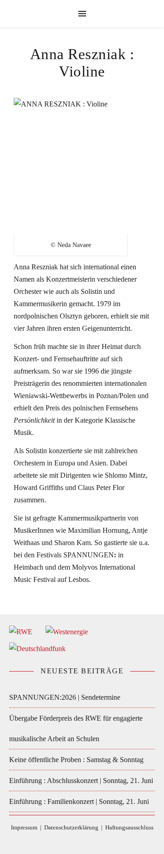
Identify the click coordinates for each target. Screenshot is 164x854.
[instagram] (89, 841)
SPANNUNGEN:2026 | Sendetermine (64, 697)
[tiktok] (76, 841)
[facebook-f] (62, 841)
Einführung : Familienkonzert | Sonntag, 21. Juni (79, 801)
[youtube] (102, 841)
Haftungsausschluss (129, 827)
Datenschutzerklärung (71, 827)
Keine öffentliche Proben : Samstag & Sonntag (76, 759)
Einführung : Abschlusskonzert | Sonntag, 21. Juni (81, 780)
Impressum (24, 827)
